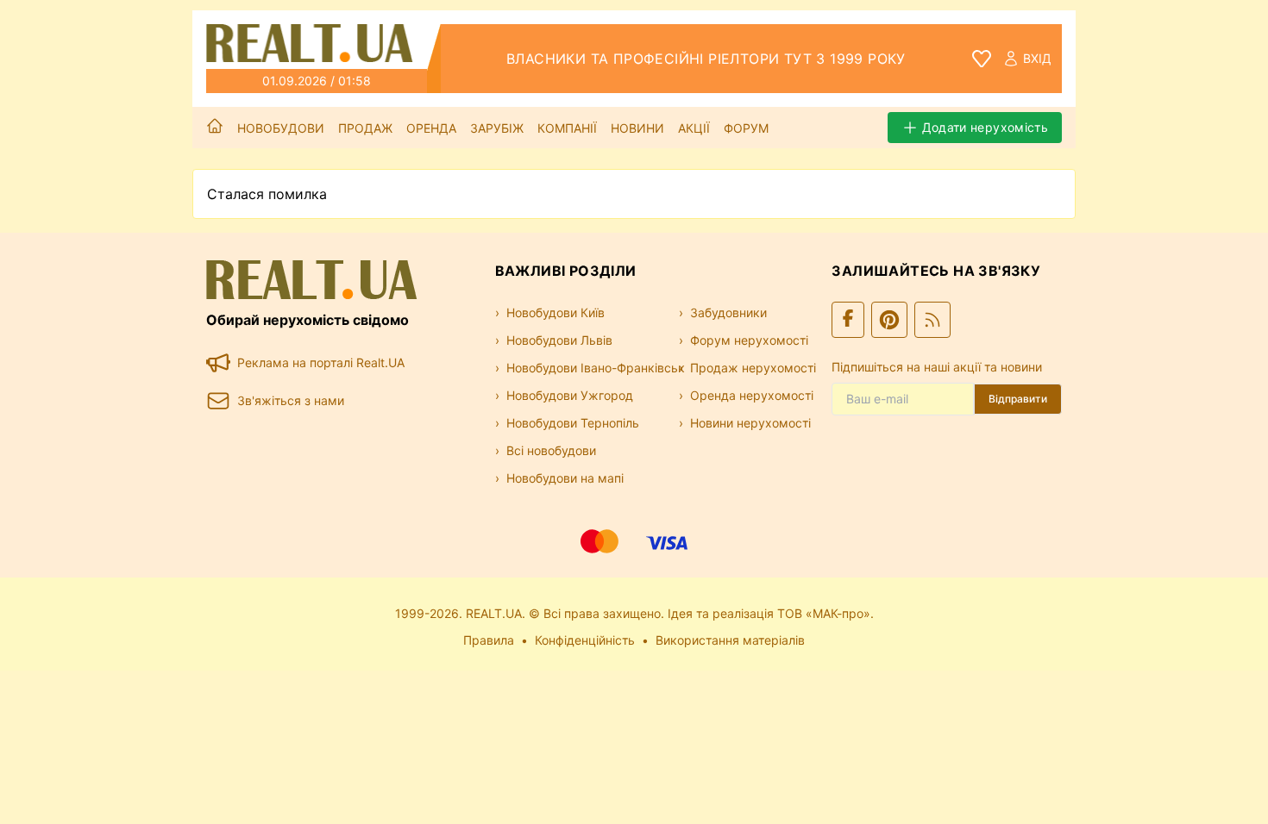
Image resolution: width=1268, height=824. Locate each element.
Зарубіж (497, 128)
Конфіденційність (585, 640)
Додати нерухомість (985, 127)
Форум (746, 128)
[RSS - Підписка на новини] (932, 320)
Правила (488, 640)
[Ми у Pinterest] (889, 320)
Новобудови (280, 128)
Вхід (1037, 58)
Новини (637, 128)
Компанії (567, 128)
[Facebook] (848, 320)
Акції (694, 128)
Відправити (1018, 398)
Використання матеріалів (730, 640)
